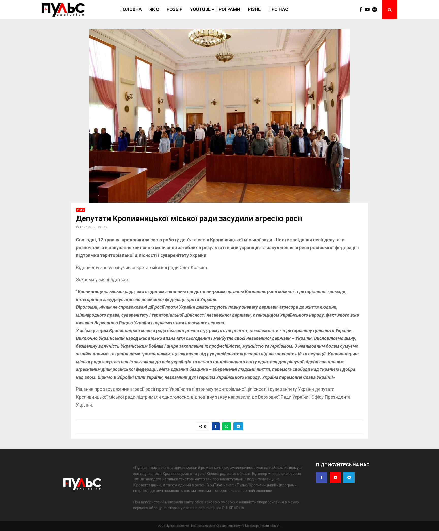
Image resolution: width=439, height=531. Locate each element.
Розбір (174, 9)
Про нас (278, 9)
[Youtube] (368, 9)
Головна (131, 9)
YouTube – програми (215, 9)
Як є (154, 9)
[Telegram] (376, 9)
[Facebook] (362, 9)
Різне (254, 9)
